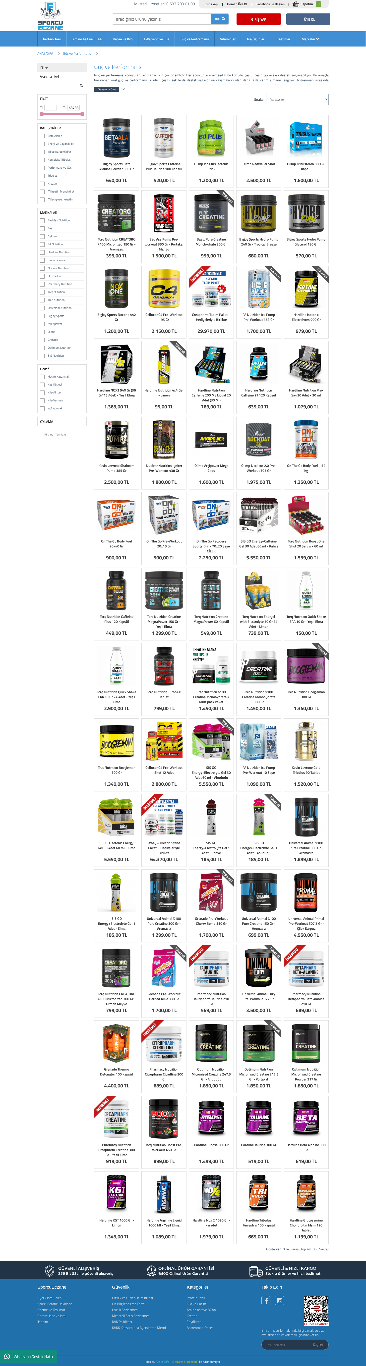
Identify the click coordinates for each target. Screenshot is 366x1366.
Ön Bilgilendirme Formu (129, 1303)
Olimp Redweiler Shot (259, 163)
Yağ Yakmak (55, 408)
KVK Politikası (122, 1321)
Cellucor (53, 236)
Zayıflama (194, 1321)
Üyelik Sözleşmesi (125, 1309)
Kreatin (52, 183)
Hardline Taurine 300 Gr (258, 1144)
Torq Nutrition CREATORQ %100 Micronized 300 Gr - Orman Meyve (117, 998)
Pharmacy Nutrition (60, 284)
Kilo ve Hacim (196, 1303)
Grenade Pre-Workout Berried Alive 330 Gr (164, 996)
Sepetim (310, 3)
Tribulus (53, 175)
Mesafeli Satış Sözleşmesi (131, 1315)
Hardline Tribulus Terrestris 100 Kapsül (259, 1223)
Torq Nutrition (56, 292)
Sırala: (258, 99)
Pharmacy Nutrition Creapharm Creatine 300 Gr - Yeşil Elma (116, 1149)
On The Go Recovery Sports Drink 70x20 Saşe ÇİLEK (211, 546)
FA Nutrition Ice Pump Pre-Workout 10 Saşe (259, 770)
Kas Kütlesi (55, 384)
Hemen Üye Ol (237, 3)
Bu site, (150, 1361)
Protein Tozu (52, 39)
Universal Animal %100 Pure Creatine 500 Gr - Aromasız (306, 847)
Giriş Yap (212, 3)
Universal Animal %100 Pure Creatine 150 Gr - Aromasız (259, 923)
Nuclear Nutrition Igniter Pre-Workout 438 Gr (164, 468)
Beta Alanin (55, 135)
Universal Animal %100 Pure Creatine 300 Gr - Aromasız (164, 923)
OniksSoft (163, 1361)
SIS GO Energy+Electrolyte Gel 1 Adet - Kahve (211, 847)
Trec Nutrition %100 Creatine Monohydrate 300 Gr (258, 696)
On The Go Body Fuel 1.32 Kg (306, 468)
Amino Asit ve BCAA (87, 39)
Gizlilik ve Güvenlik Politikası (132, 1297)
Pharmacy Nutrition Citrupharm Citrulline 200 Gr (164, 1074)
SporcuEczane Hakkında (54, 1303)
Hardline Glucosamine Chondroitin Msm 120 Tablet (306, 1225)
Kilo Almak (54, 392)
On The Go (54, 276)
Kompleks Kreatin (61, 199)
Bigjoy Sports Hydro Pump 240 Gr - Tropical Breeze (258, 242)
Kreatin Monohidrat (62, 191)
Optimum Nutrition (59, 347)
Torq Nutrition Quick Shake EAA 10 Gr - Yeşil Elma (306, 619)
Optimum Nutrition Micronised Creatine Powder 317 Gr (306, 1074)
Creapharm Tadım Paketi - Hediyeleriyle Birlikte (211, 317)
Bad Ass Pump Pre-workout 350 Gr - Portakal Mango (164, 244)
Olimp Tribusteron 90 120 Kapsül (306, 166)
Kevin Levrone (56, 260)
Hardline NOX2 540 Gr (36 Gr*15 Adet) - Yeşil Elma (116, 393)
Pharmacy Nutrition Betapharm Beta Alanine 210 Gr (306, 998)
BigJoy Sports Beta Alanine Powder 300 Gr (116, 166)
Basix (51, 228)
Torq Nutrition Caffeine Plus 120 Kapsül (116, 619)
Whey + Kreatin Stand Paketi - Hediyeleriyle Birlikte (164, 847)
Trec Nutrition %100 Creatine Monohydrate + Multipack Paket (211, 696)
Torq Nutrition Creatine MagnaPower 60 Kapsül (211, 619)
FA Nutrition (55, 244)
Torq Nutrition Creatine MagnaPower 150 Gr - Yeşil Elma (164, 621)
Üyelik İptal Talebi (49, 1297)
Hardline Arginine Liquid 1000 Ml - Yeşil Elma (164, 1223)
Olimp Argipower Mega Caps (211, 468)
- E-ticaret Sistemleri (184, 1361)
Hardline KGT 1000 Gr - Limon (116, 1223)
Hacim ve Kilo (122, 39)
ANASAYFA (45, 53)
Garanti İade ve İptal (51, 1315)
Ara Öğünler (255, 39)
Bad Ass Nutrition (59, 220)
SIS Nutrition (56, 355)
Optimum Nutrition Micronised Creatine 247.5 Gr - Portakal (258, 1074)
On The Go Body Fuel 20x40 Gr (116, 543)
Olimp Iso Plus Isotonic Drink (211, 166)
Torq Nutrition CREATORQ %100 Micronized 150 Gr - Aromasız (117, 244)
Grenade (53, 339)
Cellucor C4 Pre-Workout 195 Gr (164, 317)
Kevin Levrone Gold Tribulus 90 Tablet (306, 770)
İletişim (42, 1321)
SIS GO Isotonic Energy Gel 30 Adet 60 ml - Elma (116, 845)
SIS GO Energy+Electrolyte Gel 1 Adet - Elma (116, 923)
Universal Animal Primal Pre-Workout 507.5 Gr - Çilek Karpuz (306, 923)
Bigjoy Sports (56, 315)
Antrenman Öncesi (200, 1327)
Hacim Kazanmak (58, 376)
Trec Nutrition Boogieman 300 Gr (306, 694)
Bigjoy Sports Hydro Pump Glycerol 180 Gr (306, 242)
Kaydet (318, 1344)
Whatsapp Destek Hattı (33, 1357)
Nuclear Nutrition (58, 268)
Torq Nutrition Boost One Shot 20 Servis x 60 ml (306, 543)
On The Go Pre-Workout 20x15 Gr (164, 543)
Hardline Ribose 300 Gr (211, 1144)
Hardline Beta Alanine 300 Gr (306, 1147)
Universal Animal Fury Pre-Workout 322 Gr (258, 996)
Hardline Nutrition (59, 252)
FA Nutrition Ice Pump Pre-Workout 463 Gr (259, 317)
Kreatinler (283, 39)
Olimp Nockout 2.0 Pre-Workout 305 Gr (258, 468)
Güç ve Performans (195, 39)
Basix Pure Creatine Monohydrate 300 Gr (211, 242)
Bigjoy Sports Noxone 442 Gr (116, 317)
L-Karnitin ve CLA (156, 39)
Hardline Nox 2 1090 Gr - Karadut (211, 1223)
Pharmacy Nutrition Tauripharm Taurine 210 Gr (211, 998)
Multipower (55, 323)
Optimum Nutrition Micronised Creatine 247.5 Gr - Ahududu (211, 1074)
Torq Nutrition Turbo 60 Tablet (164, 694)
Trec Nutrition (56, 299)
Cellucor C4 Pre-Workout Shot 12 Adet (164, 770)
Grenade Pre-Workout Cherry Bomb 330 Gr (211, 921)
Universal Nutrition (59, 307)
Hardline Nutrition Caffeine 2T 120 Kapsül (258, 393)
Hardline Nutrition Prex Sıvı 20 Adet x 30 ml (306, 393)
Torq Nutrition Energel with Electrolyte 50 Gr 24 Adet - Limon (258, 621)
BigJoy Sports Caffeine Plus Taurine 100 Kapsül (164, 166)
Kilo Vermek (55, 400)
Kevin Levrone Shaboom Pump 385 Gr (116, 468)
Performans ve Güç (59, 167)
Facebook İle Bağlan (270, 3)
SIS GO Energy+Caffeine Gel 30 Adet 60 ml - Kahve (258, 543)
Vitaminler (228, 39)
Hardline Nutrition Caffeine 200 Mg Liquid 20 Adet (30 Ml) (211, 395)
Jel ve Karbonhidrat (59, 151)
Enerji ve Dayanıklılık (61, 143)
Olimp (51, 331)
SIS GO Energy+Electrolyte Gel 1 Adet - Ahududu (258, 847)
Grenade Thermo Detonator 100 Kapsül (116, 1072)
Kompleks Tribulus (59, 159)
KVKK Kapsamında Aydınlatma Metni (139, 1327)
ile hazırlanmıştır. (210, 1361)
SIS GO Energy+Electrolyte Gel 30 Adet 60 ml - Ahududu (211, 772)
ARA (218, 19)
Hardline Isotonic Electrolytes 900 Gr (306, 317)
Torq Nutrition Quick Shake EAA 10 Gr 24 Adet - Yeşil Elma (116, 696)
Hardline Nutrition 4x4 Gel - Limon (163, 393)
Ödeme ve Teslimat (51, 1309)
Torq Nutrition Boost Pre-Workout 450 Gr (164, 1147)
